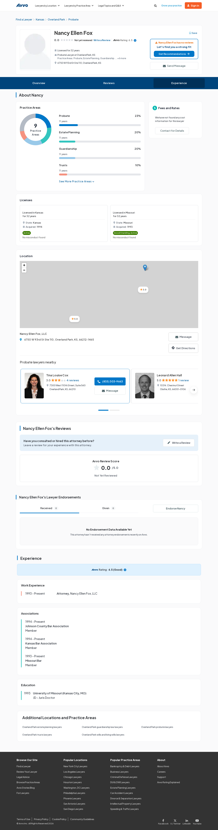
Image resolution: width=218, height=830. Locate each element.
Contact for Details (172, 130)
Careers (161, 771)
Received (48, 508)
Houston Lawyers (73, 782)
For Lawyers (23, 792)
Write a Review (102, 40)
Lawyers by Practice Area (77, 5)
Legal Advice (23, 777)
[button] (174, 54)
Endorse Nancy (175, 508)
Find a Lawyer (24, 766)
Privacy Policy (41, 819)
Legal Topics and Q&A (109, 5)
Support (161, 777)
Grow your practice (171, 5)
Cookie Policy (59, 819)
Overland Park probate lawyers (157, 726)
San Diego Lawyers (73, 808)
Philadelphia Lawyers (74, 792)
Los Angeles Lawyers (74, 771)
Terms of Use (23, 819)
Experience (179, 83)
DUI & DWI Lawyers (120, 782)
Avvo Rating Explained (168, 782)
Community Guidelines (82, 819)
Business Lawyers (119, 771)
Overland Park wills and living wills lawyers (103, 734)
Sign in (195, 5)
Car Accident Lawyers (121, 792)
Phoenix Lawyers (72, 798)
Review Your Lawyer (27, 771)
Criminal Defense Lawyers (123, 777)
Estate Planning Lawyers (122, 787)
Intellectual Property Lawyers (125, 803)
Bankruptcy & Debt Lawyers (124, 766)
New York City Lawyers (75, 766)
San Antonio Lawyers (74, 803)
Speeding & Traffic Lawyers (124, 808)
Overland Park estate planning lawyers (42, 726)
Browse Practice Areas (28, 782)
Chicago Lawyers (73, 777)
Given (108, 508)
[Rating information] (135, 40)
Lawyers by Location (45, 5)
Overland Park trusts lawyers (37, 734)
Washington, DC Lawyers (77, 787)
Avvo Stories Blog (26, 787)
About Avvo (163, 766)
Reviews (109, 83)
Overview (38, 83)
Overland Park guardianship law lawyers (102, 726)
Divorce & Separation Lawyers (125, 798)
